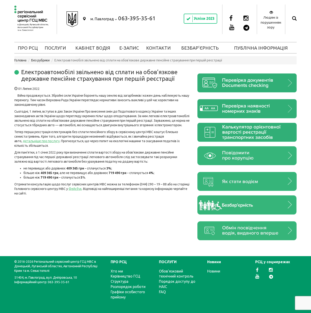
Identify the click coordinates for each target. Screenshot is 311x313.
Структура (119, 281)
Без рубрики (40, 60)
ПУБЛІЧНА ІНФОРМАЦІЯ (261, 47)
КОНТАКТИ (158, 47)
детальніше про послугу (41, 141)
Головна (20, 60)
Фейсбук (75, 189)
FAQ (162, 292)
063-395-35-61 (137, 18)
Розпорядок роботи (128, 287)
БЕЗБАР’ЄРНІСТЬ (200, 47)
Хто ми (117, 271)
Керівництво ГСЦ (125, 276)
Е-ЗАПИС (129, 47)
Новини (213, 271)
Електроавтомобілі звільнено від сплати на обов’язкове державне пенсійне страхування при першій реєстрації (99, 75)
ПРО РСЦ (28, 47)
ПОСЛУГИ (55, 47)
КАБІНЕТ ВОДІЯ (92, 47)
